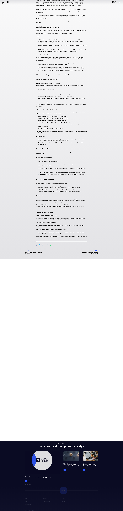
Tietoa (111, 1)
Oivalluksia (106, 1)
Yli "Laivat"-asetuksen (42, 17)
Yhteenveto (40, 19)
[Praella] (12, 2)
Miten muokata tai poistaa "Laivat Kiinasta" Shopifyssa (49, 15)
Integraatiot (96, 1)
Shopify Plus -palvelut (88, 1)
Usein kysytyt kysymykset (43, 21)
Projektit (100, 1)
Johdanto (40, 11)
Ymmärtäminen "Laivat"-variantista (45, 13)
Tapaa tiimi (80, 1)
